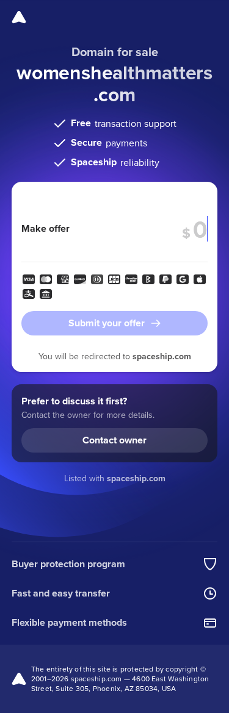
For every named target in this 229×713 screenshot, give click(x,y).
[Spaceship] (19, 17)
